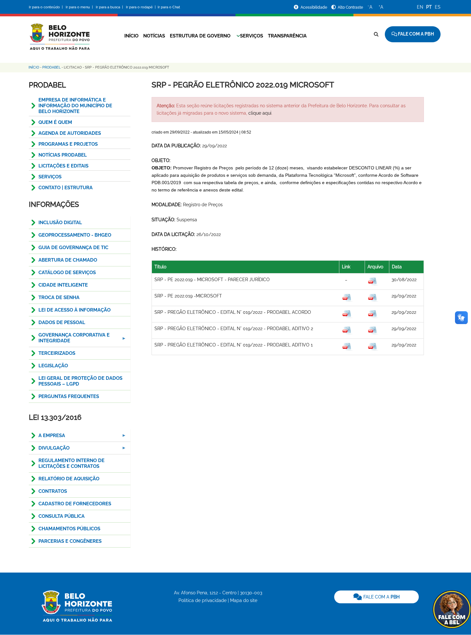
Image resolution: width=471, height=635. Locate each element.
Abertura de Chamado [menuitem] (67, 260)
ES (438, 7)
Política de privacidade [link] (202, 600)
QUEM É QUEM (55, 122)
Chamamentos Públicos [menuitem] (69, 529)
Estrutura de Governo (200, 36)
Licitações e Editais (63, 166)
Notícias (154, 36)
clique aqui (259, 113)
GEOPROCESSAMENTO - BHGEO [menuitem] (74, 235)
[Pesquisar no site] (376, 34)
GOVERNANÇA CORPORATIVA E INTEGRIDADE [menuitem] (69, 339)
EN (420, 7)
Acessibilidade (314, 7)
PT (429, 7)
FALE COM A (381, 596)
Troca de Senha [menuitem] (58, 297)
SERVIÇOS (50, 177)
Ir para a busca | (110, 7)
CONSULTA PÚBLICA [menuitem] (61, 516)
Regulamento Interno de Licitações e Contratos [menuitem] (71, 463)
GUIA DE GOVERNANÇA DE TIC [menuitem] (73, 247)
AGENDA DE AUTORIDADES (69, 133)
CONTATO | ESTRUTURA (65, 188)
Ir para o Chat (169, 7)
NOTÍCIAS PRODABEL (62, 155)
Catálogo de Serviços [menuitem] (67, 272)
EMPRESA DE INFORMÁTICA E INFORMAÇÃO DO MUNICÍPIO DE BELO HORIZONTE (75, 105)
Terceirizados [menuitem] (56, 353)
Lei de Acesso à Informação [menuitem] (74, 310)
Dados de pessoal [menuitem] (61, 322)
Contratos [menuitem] (52, 491)
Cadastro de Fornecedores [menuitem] (74, 504)
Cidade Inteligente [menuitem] (63, 285)
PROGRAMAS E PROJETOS (68, 144)
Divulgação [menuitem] (49, 449)
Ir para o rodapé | (141, 7)
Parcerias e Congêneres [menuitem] (70, 541)
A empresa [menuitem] (47, 437)
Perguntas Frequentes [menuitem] (68, 396)
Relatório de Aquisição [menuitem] (68, 479)
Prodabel (51, 67)
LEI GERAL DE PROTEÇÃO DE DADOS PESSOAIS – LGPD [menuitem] (80, 381)
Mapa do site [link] (243, 600)
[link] (376, 596)
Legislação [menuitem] (53, 366)
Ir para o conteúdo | (47, 7)
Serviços (251, 36)
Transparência (287, 36)
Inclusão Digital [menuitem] (60, 222)
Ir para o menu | (80, 7)
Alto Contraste (350, 7)
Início (131, 36)
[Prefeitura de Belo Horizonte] (59, 32)
